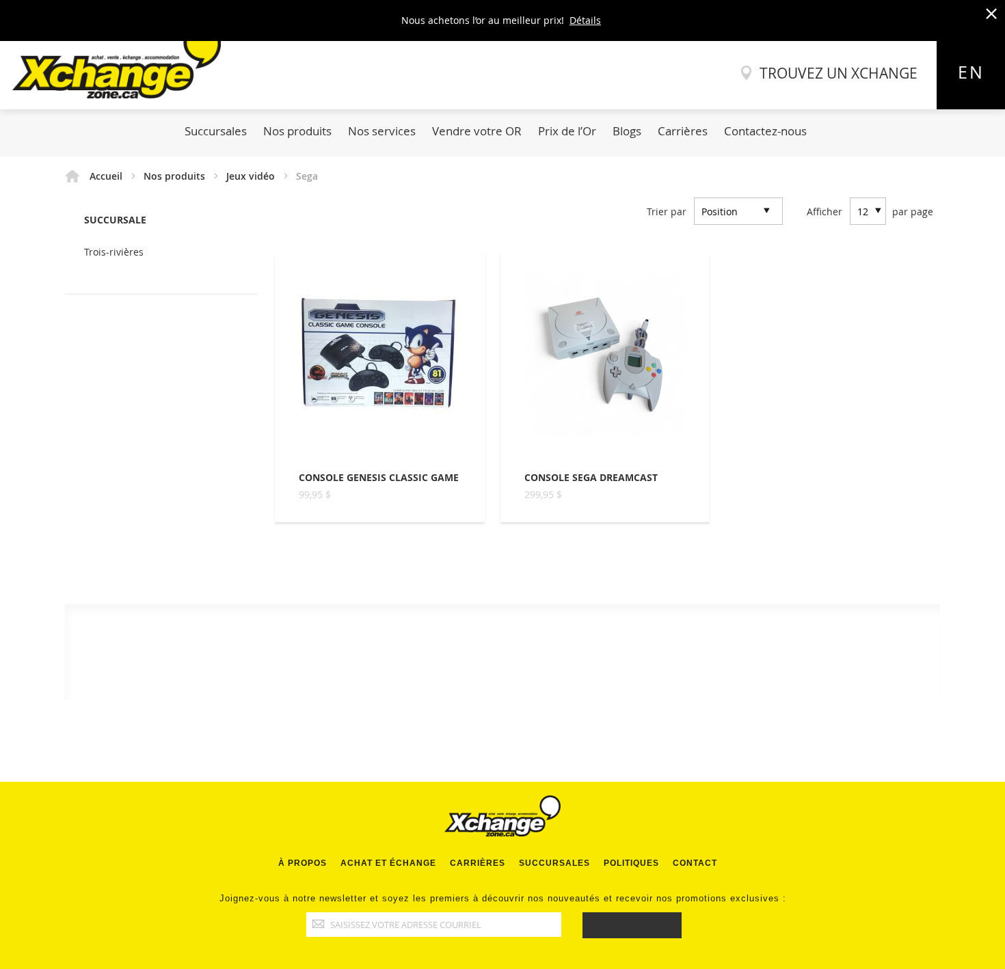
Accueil (107, 176)
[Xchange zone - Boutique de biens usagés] (110, 94)
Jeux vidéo (252, 176)
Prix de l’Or (567, 131)
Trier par (666, 211)
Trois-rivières (114, 251)
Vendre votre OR (477, 131)
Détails (585, 20)
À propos (302, 863)
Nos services (382, 131)
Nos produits (297, 131)
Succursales (216, 131)
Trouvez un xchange (838, 73)
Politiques (631, 863)
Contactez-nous (765, 131)
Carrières (683, 131)
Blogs (627, 131)
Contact (695, 863)
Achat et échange (388, 863)
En (971, 72)
